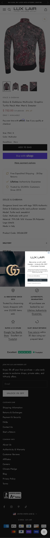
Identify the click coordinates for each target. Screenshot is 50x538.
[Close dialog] (49, 253)
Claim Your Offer (37, 280)
